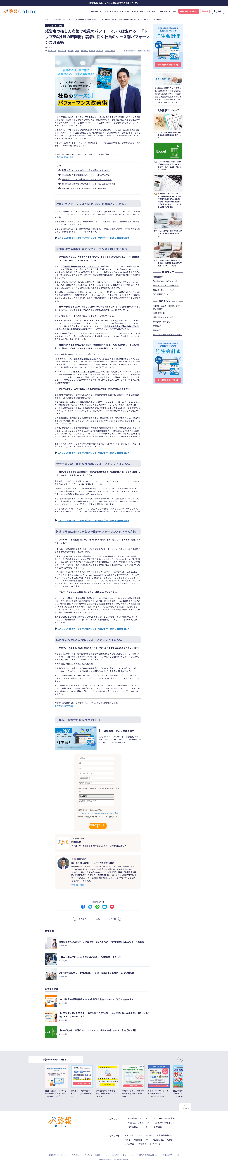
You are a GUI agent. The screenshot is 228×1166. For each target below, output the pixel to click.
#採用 (169, 1139)
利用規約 (75, 1154)
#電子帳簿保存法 (164, 1135)
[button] (173, 1059)
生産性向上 (84, 51)
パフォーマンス (110, 51)
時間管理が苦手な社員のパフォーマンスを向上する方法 (86, 174)
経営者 (77, 51)
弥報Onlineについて (57, 1154)
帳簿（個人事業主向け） (163, 317)
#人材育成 (129, 1144)
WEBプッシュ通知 (92, 1154)
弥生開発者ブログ (160, 294)
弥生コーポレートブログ (163, 289)
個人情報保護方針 (146, 1154)
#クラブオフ (155, 1144)
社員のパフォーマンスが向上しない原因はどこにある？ (86, 170)
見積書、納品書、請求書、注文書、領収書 (166, 307)
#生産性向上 (158, 1139)
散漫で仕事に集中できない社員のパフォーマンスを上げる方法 (88, 183)
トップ (47, 19)
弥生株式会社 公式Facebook (165, 281)
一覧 (98, 918)
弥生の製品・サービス (137, 1127)
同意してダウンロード (97, 826)
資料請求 (205, 11)
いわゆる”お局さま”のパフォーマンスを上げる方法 (84, 188)
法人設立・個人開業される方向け (167, 334)
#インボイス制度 (146, 1135)
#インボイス (130, 1135)
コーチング (99, 51)
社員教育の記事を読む (64, 157)
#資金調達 (138, 1139)
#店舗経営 (142, 1144)
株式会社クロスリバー (80, 884)
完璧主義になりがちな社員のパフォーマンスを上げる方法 (87, 179)
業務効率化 (158, 1127)
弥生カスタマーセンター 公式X (166, 285)
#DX (148, 1139)
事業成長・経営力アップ (141, 11)
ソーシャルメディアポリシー (118, 1154)
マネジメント (62, 51)
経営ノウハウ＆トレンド (161, 11)
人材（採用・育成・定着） (120, 11)
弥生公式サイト (159, 276)
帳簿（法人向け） (160, 313)
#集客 (127, 1139)
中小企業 (71, 51)
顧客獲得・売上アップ (99, 11)
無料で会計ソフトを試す (189, 11)
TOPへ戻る (185, 1108)
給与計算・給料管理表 (162, 321)
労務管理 (157, 330)
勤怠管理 (157, 325)
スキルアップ (52, 51)
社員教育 (92, 51)
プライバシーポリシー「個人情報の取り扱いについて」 (96, 813)
